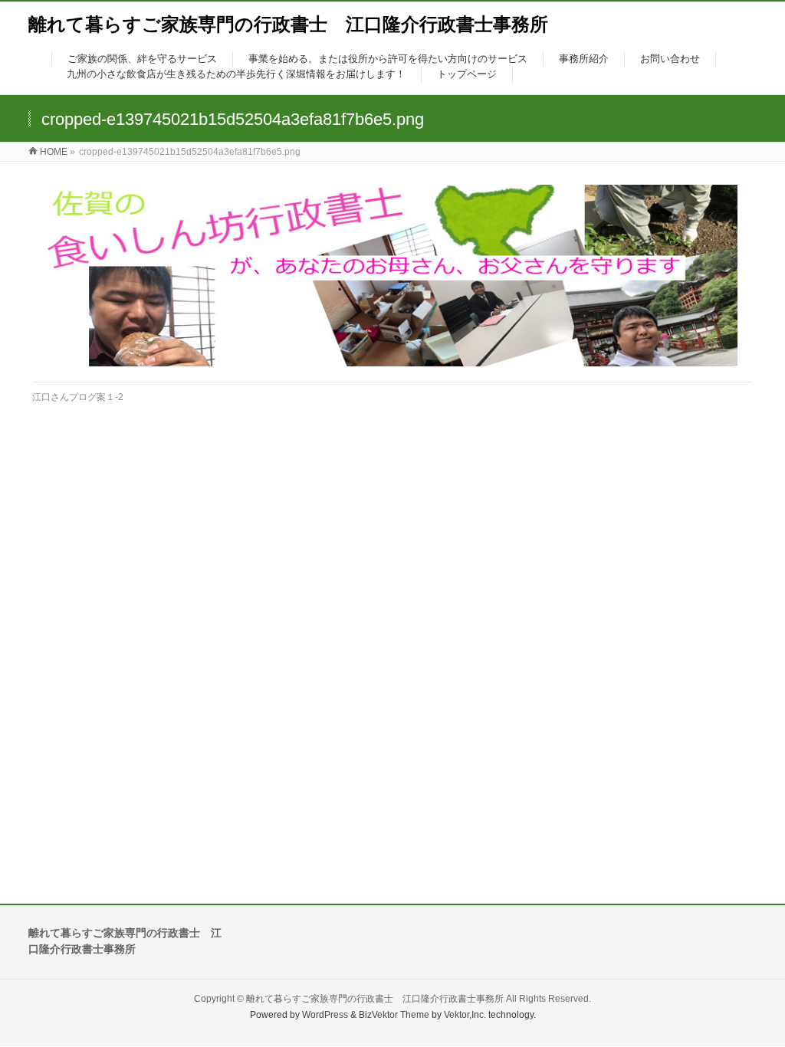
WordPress (325, 1014)
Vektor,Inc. (465, 1014)
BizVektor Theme (394, 1014)
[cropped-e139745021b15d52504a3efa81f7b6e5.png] (393, 275)
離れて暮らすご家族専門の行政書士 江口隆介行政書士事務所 (288, 24)
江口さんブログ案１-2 (77, 397)
